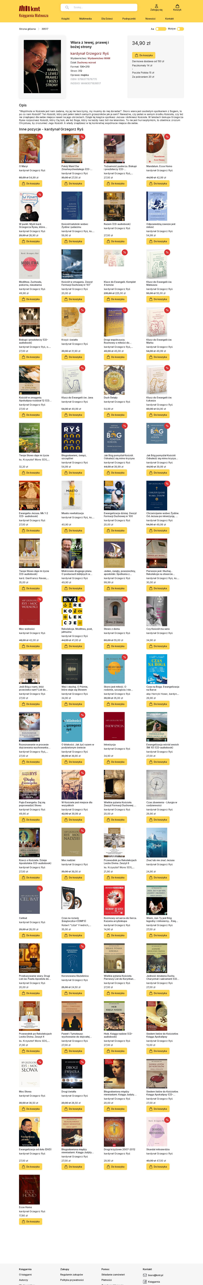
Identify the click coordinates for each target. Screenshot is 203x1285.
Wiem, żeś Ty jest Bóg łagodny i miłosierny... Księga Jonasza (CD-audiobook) (162, 919)
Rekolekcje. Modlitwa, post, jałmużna (77, 630)
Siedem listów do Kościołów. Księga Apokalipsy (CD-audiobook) (162, 1093)
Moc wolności (27, 628)
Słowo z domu (112, 628)
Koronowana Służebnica (75, 975)
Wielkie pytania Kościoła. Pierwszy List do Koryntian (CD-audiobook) (118, 977)
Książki (66, 18)
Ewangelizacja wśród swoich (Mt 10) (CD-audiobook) (162, 746)
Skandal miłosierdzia (158, 1149)
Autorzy (23, 1279)
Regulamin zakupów (71, 1274)
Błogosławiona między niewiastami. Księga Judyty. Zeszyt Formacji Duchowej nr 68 (120, 1093)
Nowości (150, 18)
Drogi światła (69, 1091)
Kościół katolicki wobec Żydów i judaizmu (75, 226)
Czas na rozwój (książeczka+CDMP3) (74, 919)
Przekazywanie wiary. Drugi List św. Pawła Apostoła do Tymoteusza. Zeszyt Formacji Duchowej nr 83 (35, 977)
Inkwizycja (110, 744)
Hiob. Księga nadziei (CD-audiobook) (118, 1035)
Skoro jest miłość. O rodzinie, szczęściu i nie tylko (117, 688)
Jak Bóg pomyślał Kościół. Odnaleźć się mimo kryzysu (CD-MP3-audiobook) (161, 457)
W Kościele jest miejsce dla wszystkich (77, 804)
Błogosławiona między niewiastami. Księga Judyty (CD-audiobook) (77, 1151)
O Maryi (23, 166)
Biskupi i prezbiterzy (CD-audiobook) (33, 341)
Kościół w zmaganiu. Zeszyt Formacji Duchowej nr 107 (77, 283)
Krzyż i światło (70, 339)
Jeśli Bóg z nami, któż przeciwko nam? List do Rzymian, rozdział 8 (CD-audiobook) (33, 688)
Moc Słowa (25, 1091)
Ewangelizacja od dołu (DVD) (35, 1149)
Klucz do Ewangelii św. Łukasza (159, 399)
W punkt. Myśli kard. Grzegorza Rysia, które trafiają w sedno (32, 226)
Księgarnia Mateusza (33, 15)
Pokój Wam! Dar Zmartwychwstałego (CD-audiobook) (76, 168)
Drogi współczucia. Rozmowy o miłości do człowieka (116, 341)
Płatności (107, 1279)
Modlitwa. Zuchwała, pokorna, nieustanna (30, 283)
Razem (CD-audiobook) (117, 224)
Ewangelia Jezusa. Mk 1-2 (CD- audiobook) (33, 515)
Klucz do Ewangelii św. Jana (77, 397)
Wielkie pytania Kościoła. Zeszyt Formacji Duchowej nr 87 (120, 804)
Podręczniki (129, 18)
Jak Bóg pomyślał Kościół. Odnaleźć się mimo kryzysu (119, 457)
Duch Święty (111, 397)
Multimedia (85, 18)
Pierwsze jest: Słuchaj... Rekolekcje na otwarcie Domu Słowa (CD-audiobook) (162, 572)
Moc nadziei (68, 860)
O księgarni (25, 1274)
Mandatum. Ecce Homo (159, 166)
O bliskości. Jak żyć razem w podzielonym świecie (78, 746)
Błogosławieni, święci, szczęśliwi (74, 457)
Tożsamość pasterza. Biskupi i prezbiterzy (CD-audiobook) (120, 168)
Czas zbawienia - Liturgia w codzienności (161, 804)
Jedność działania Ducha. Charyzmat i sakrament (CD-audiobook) (162, 977)
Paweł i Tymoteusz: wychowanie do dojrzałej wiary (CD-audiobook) (76, 1035)
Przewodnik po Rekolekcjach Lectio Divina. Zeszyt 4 (35, 1035)
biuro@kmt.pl (155, 1275)
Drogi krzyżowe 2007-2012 (119, 1149)
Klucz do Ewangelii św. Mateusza (159, 283)
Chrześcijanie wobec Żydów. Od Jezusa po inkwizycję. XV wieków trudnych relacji (162, 515)
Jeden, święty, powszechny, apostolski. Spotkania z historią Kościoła (120, 572)
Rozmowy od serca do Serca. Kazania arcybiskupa (120, 919)
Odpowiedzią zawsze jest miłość (160, 226)
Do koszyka (146, 55)
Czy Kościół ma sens (158, 628)
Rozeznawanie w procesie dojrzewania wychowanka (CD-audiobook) (34, 746)
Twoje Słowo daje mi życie (34, 455)
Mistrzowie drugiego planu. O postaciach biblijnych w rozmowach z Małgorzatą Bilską (77, 572)
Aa (152, 28)
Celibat (23, 918)
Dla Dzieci (107, 18)
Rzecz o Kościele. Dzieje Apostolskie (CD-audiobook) (35, 862)
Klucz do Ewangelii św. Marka (159, 341)
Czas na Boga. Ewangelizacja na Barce (162, 688)
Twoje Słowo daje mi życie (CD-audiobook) (34, 572)
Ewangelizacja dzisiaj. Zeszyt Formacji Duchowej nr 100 (120, 515)
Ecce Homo (25, 1207)
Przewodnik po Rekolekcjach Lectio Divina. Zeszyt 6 (120, 862)
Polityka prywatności (72, 1279)
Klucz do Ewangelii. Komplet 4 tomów (120, 283)
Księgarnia (154, 1281)
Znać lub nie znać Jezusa (160, 860)
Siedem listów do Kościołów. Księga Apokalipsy (162, 1035)
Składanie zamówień (113, 1274)
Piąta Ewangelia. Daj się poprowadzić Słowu (32, 804)
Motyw (172, 28)
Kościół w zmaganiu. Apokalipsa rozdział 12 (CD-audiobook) (34, 399)
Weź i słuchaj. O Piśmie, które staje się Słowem (75, 688)
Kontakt (169, 18)
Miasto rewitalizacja (73, 513)
